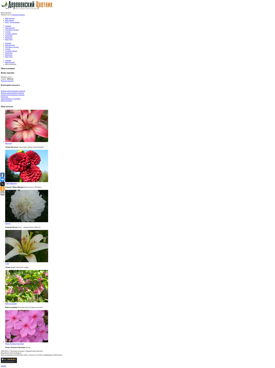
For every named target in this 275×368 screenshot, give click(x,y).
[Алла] (26, 262)
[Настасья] (26, 141)
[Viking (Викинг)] (26, 181)
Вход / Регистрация (12, 22)
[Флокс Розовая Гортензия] (26, 342)
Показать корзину (18, 15)
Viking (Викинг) (11, 183)
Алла (7, 264)
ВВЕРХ (3, 366)
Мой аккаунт (10, 18)
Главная (8, 60)
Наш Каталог (10, 62)
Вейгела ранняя (11, 304)
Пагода (7, 223)
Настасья (8, 143)
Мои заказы (9, 20)
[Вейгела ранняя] (26, 302)
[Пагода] (26, 222)
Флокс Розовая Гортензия (14, 344)
